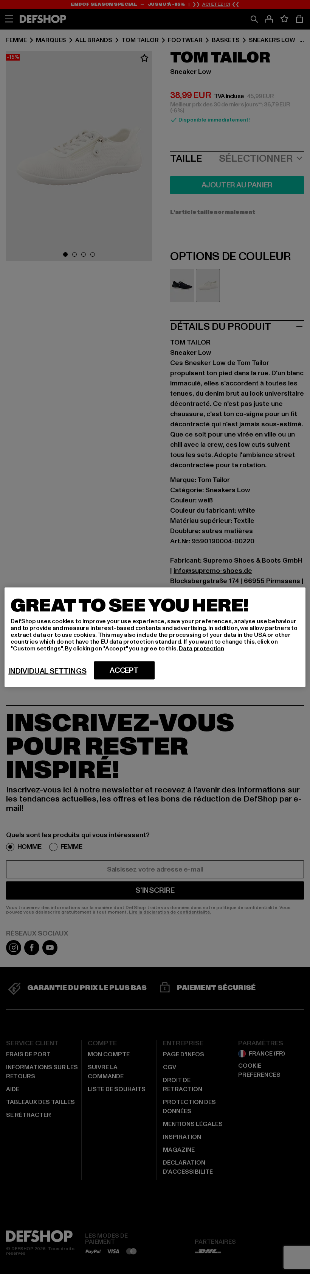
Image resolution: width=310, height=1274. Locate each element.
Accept (124, 670)
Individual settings (47, 670)
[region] (155, 637)
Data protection (201, 648)
